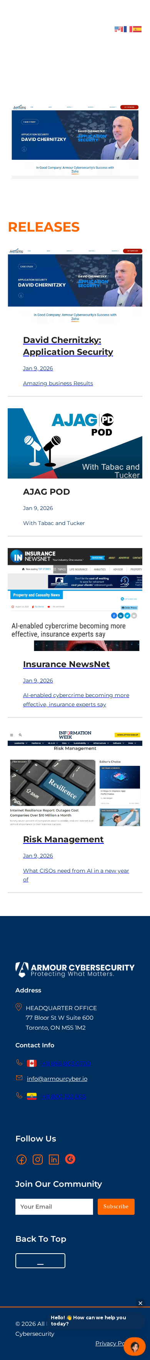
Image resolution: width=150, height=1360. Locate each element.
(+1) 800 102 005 (63, 1096)
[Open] (134, 21)
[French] (128, 28)
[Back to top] (40, 1260)
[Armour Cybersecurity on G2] (70, 1159)
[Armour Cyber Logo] (22, 26)
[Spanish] (137, 28)
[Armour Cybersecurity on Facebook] (21, 1159)
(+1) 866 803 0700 (65, 1063)
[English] (119, 28)
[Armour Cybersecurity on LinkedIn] (54, 1159)
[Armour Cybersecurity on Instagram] (38, 1159)
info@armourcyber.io (57, 1078)
